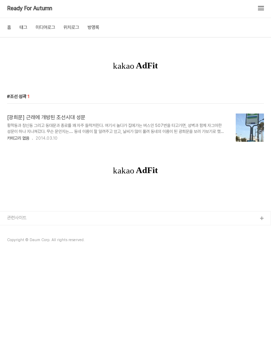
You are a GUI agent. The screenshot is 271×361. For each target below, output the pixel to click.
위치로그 (71, 27)
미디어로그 (45, 27)
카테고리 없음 (18, 138)
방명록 (93, 27)
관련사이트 (16, 217)
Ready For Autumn (29, 8)
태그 (23, 27)
